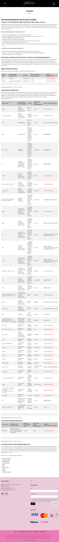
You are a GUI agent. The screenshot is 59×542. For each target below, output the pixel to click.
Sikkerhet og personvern (32, 531)
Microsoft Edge (6, 460)
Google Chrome (6, 463)
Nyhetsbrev (42, 531)
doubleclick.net (47, 134)
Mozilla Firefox (5, 461)
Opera (3, 464)
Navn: (32, 488)
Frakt (15, 531)
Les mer (55, 503)
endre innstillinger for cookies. (43, 537)
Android (4, 470)
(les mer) (49, 500)
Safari (3, 466)
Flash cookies (5, 467)
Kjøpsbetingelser (22, 531)
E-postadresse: (34, 494)
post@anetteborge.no (9, 488)
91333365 (7, 486)
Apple (3, 469)
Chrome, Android (6, 472)
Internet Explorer (6, 458)
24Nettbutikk (32, 540)
